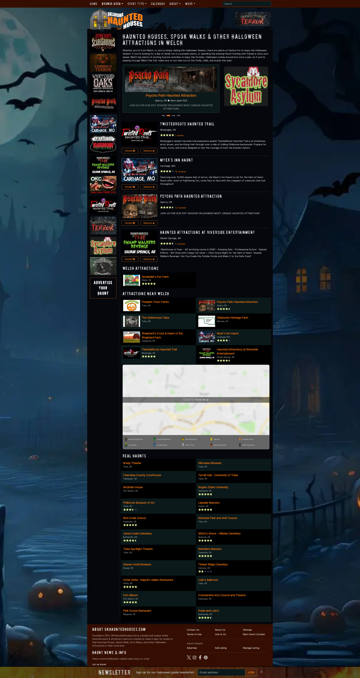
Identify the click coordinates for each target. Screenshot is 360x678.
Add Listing (221, 648)
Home (93, 4)
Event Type (136, 4)
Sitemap (247, 629)
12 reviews (180, 207)
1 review (179, 135)
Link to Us (220, 634)
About (173, 4)
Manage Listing (251, 648)
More (189, 4)
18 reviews (180, 171)
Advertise (192, 648)
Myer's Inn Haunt (176, 159)
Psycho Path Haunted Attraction (191, 196)
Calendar (158, 4)
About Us (220, 629)
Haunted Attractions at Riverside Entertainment (171, 95)
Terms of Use (194, 634)
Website (148, 150)
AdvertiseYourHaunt (103, 288)
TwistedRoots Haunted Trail (187, 123)
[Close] (261, 672)
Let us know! (99, 664)
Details (129, 150)
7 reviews (180, 243)
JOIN (251, 672)
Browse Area (111, 4)
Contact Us (193, 629)
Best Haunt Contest (254, 634)
